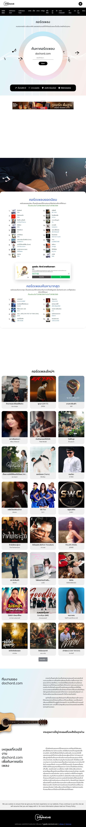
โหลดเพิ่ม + (43, 659)
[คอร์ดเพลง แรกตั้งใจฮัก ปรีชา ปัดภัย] (13, 320)
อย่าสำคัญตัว (14, 580)
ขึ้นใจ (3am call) (21, 309)
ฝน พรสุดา (15, 477)
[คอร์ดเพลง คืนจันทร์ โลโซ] (13, 212)
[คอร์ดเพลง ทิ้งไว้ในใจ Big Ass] (48, 250)
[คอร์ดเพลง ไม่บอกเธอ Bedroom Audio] (48, 236)
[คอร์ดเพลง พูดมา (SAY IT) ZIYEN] (43, 389)
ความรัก (54, 225)
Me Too (43, 509)
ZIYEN (43, 406)
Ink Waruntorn (21, 246)
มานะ (53, 239)
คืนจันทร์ (19, 210)
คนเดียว (71, 474)
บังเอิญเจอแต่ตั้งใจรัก (43, 439)
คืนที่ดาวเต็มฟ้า (21, 220)
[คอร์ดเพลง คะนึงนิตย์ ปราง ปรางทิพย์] (13, 300)
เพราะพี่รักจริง (55, 230)
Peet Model (43, 442)
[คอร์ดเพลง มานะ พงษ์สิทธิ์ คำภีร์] (48, 241)
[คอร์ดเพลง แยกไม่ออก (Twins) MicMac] (43, 459)
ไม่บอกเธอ (54, 234)
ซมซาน (19, 254)
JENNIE (71, 547)
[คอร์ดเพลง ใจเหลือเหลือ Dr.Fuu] (48, 216)
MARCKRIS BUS (71, 583)
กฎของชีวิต (71, 509)
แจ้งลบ (61, 824)
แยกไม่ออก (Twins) (43, 474)
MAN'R (54, 315)
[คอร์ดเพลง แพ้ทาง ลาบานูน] (48, 246)
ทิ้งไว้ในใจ (54, 249)
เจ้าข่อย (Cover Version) (71, 650)
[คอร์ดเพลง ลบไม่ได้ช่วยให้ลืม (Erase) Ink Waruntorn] (13, 246)
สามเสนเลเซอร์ (43, 618)
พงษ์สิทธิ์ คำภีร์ (55, 241)
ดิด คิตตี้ (71, 653)
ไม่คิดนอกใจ (20, 215)
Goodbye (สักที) (43, 615)
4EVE (18, 315)
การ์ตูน (43, 11)
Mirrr (18, 311)
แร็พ (34, 11)
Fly (52, 222)
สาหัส (53, 254)
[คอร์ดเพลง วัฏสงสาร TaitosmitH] (48, 300)
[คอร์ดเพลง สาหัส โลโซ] (48, 255)
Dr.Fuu (53, 217)
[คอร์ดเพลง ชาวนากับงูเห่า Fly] (48, 221)
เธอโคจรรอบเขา (56, 313)
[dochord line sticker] (43, 271)
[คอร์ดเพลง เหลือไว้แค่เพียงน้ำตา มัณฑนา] (15, 494)
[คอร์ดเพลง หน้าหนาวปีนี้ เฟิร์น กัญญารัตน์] (48, 305)
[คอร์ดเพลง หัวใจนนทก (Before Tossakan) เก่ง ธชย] (43, 530)
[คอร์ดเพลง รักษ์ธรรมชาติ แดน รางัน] (43, 636)
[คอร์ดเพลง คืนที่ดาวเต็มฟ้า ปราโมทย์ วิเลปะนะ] (13, 221)
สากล (38, 11)
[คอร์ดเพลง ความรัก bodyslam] (48, 226)
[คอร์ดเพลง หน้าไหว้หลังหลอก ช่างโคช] (15, 636)
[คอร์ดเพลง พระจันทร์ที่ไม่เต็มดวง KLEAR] (13, 305)
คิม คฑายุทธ (15, 406)
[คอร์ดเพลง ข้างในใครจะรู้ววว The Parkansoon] (15, 530)
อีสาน (83, 11)
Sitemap (68, 824)
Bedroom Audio (56, 237)
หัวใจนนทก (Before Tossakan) (43, 545)
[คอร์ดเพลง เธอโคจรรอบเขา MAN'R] (48, 315)
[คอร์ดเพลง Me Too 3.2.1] (43, 494)
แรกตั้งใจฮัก (20, 318)
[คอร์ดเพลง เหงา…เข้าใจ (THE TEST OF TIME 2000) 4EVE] (13, 315)
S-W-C (71, 512)
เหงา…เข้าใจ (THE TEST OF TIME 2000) (28, 313)
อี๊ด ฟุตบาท (71, 442)
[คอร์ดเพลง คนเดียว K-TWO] (71, 459)
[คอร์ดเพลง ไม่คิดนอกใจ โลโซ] (13, 216)
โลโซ (18, 212)
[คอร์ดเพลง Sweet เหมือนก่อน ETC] (48, 310)
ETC (53, 311)
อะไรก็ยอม (20, 234)
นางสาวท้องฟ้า (71, 404)
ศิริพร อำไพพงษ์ (14, 442)
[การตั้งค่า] (80, 4)
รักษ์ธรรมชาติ (43, 650)
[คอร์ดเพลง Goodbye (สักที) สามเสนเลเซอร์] (43, 600)
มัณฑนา (15, 512)
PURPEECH (20, 241)
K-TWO (71, 477)
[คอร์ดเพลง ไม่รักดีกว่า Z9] (13, 231)
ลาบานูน (54, 246)
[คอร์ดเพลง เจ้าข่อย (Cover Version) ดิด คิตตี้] (71, 636)
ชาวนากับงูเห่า (55, 220)
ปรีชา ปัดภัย (20, 320)
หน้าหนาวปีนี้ (55, 304)
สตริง (29, 11)
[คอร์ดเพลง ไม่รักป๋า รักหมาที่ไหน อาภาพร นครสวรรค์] (15, 600)
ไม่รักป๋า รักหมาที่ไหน (14, 615)
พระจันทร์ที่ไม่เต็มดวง (22, 304)
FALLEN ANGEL (71, 545)
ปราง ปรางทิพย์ (21, 301)
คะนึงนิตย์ (19, 299)
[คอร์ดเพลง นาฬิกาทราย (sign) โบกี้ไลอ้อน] (13, 250)
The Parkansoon (14, 547)
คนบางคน (71, 615)
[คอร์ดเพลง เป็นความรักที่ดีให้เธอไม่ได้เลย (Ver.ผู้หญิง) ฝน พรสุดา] (15, 459)
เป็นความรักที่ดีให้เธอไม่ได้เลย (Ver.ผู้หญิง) (15, 475)
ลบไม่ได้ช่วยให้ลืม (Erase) (24, 244)
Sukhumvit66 (55, 320)
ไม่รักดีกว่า (20, 230)
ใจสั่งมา (19, 225)
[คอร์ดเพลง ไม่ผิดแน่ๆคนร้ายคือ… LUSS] (43, 565)
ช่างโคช (15, 653)
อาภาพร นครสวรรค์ (14, 618)
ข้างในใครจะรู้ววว (14, 545)
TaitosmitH (55, 301)
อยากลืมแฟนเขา (14, 439)
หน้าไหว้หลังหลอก (14, 650)
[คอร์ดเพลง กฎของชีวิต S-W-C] (71, 494)
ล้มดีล (71, 580)
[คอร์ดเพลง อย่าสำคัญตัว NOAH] (15, 565)
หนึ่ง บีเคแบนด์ (55, 232)
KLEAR (19, 306)
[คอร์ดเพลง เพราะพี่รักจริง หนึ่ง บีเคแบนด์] (48, 231)
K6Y (71, 406)
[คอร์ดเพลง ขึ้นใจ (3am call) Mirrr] (13, 310)
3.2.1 (42, 512)
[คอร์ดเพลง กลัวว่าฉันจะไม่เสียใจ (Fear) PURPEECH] (13, 241)
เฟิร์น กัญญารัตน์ (56, 306)
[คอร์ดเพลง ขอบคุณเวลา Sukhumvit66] (48, 320)
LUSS (43, 583)
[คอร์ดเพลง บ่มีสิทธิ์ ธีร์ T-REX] (48, 212)
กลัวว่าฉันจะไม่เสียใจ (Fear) (24, 239)
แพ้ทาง (53, 244)
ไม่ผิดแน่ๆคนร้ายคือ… (43, 580)
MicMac (42, 477)
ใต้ (56, 11)
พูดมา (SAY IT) (43, 404)
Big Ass (54, 251)
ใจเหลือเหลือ (55, 215)
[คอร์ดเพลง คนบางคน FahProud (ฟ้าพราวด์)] (71, 600)
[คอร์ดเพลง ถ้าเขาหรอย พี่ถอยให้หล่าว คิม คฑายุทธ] (15, 389)
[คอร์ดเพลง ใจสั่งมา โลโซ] (13, 226)
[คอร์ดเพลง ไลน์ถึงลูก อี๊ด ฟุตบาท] (71, 424)
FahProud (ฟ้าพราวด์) (71, 618)
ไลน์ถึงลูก (71, 439)
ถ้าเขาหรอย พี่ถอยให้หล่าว (14, 404)
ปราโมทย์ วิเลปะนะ (21, 222)
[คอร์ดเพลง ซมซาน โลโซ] (13, 255)
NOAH (15, 583)
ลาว (75, 11)
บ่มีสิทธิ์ (54, 210)
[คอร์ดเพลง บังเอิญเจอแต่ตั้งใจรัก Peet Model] (43, 424)
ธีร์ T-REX (54, 212)
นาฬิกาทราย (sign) (22, 249)
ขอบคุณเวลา (55, 318)
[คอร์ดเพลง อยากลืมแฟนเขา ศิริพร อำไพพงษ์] (15, 424)
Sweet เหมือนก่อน (56, 309)
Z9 (18, 232)
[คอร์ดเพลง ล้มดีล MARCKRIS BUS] (71, 565)
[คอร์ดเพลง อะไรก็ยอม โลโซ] (13, 236)
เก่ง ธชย (43, 547)
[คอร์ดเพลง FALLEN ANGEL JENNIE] (71, 530)
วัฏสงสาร (54, 299)
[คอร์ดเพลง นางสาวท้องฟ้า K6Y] (71, 389)
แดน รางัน (43, 653)
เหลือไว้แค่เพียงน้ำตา (15, 509)
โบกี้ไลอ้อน (19, 251)
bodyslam (54, 227)
